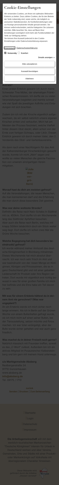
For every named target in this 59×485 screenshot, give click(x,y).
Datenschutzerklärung (27, 48)
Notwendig (12, 53)
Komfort (24, 53)
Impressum (9, 48)
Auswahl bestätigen (29, 71)
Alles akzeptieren (29, 64)
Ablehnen (29, 79)
